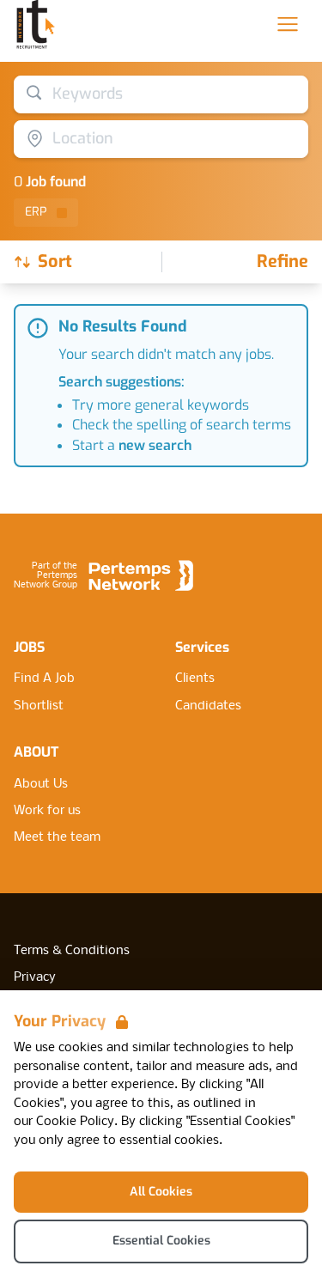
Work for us (47, 811)
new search (154, 445)
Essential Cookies (161, 1240)
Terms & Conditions (72, 951)
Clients (195, 678)
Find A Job (44, 678)
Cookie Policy (75, 1122)
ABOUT (36, 752)
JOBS (29, 647)
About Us (41, 784)
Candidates (208, 706)
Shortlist (39, 706)
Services (202, 647)
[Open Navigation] (287, 24)
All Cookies (161, 1192)
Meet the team (57, 837)
